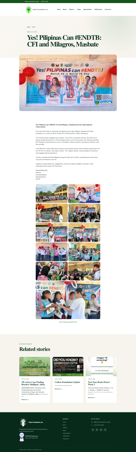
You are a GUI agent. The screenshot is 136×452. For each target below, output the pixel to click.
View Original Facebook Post (68, 322)
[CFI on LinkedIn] (97, 429)
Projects (71, 9)
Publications (98, 9)
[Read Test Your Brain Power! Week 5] (101, 366)
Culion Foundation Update (67, 382)
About (65, 9)
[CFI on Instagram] (101, 429)
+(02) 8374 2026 (44, 1)
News (79, 9)
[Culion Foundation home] (36, 9)
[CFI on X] (105, 429)
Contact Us (108, 9)
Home (59, 9)
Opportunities (87, 9)
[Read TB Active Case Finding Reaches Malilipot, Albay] (34, 366)
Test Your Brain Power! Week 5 (99, 383)
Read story (25, 399)
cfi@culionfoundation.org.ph (32, 1)
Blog (33, 27)
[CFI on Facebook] (93, 429)
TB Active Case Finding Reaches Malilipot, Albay (33, 383)
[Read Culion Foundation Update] (68, 366)
